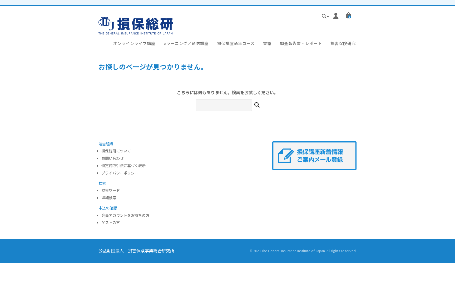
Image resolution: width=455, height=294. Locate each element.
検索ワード (110, 190)
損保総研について (116, 150)
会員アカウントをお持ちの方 (125, 215)
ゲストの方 (110, 222)
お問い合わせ (112, 158)
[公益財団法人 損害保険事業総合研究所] (135, 31)
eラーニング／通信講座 (186, 43)
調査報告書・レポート (301, 43)
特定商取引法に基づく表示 (123, 165)
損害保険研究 (343, 43)
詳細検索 (108, 197)
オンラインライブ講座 (134, 43)
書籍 (267, 43)
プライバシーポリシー (119, 173)
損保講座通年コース (236, 43)
